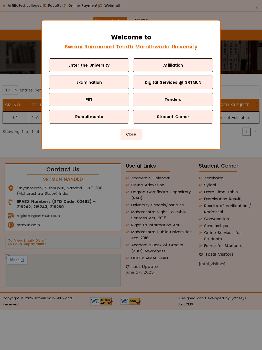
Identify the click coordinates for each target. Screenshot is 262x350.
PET (89, 99)
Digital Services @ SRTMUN (173, 82)
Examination (89, 82)
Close (131, 134)
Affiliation (173, 65)
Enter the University (89, 65)
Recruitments (89, 116)
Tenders (173, 99)
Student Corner (173, 116)
